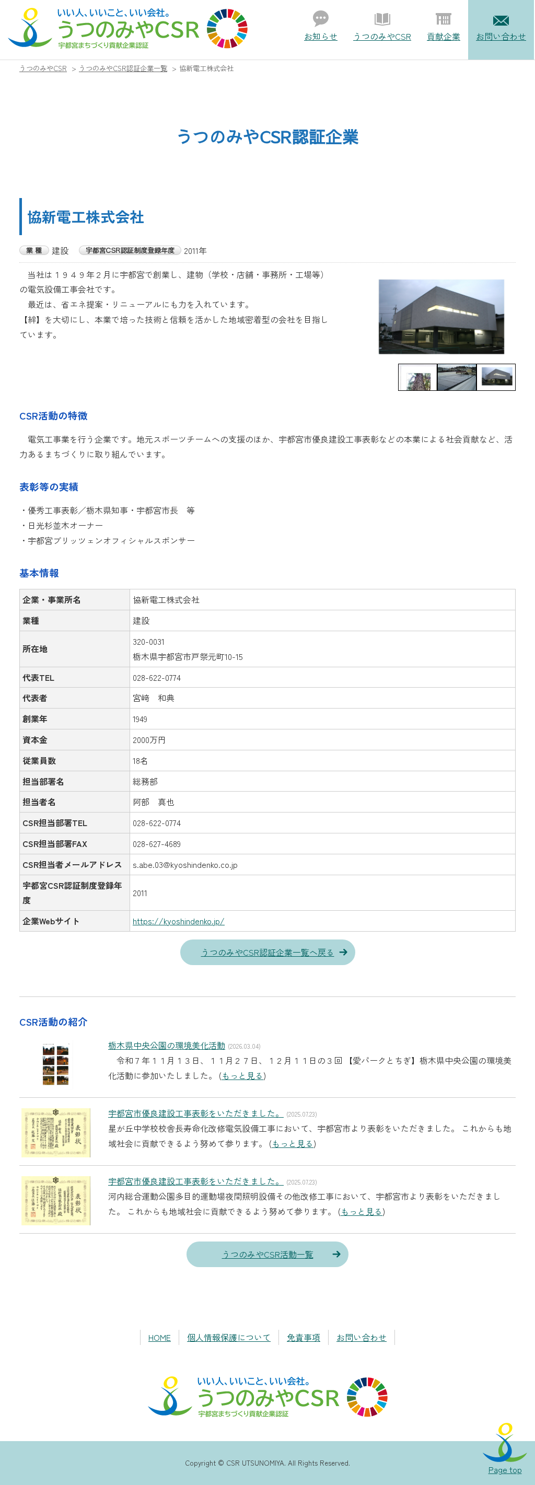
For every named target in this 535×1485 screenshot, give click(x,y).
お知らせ (321, 36)
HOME (159, 1337)
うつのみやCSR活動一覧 (267, 1254)
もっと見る (242, 1075)
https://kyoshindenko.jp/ (179, 920)
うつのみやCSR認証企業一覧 (123, 68)
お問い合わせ (501, 36)
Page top (505, 1469)
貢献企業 (443, 36)
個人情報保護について (229, 1337)
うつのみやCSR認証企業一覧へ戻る (267, 952)
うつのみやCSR (382, 36)
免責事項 (303, 1337)
